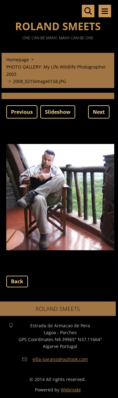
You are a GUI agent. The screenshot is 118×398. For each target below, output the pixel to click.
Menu (104, 11)
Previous (22, 111)
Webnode (71, 390)
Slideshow (57, 111)
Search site (88, 11)
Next (99, 111)
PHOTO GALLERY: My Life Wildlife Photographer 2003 (56, 70)
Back (17, 281)
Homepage (17, 60)
